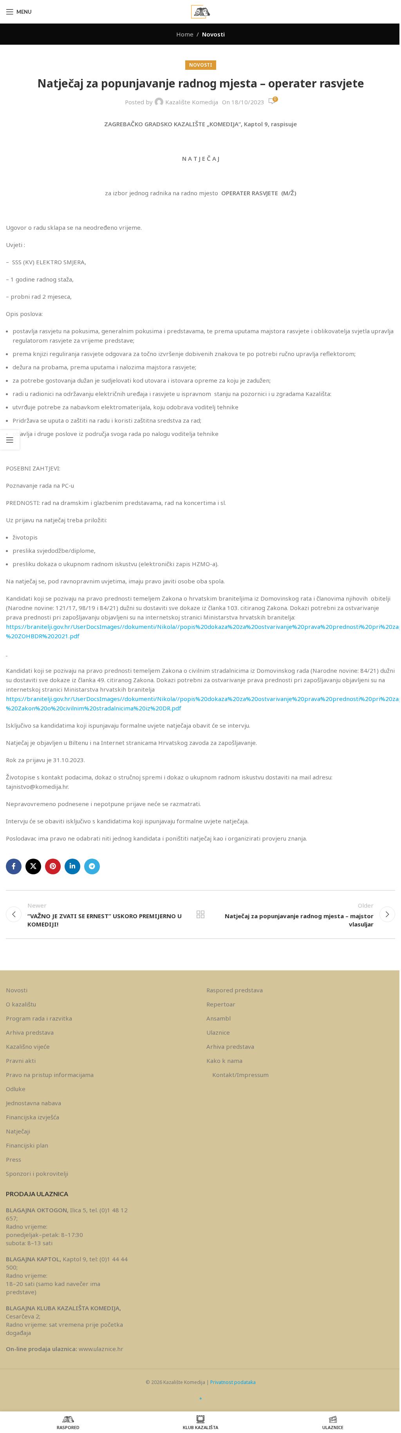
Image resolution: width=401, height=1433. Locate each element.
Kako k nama (224, 1060)
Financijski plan (27, 1145)
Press (13, 1159)
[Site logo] (200, 11)
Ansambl (218, 1018)
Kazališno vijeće (28, 1046)
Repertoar (220, 1004)
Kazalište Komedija (191, 102)
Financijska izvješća (32, 1117)
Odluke (15, 1089)
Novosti (213, 34)
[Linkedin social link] (72, 866)
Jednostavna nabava (33, 1103)
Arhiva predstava (30, 1032)
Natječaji (18, 1131)
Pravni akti (21, 1060)
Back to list (200, 914)
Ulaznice (218, 1032)
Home (184, 34)
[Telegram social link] (92, 866)
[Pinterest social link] (53, 866)
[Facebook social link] (14, 866)
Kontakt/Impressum (240, 1075)
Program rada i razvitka (39, 1018)
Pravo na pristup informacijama (50, 1075)
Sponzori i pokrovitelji (37, 1173)
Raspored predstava (234, 990)
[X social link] (33, 866)
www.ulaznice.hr (101, 1349)
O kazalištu (21, 1004)
